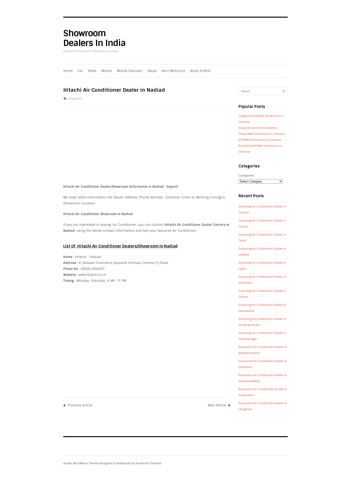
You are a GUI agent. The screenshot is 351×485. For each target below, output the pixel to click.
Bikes (92, 71)
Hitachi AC (75, 99)
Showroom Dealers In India (94, 38)
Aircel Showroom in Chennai (258, 128)
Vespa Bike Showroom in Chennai (261, 134)
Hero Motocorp (173, 71)
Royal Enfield (200, 71)
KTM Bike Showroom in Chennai (260, 140)
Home (68, 71)
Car (80, 71)
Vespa (152, 71)
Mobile (106, 71)
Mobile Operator (130, 71)
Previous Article (80, 405)
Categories (246, 175)
